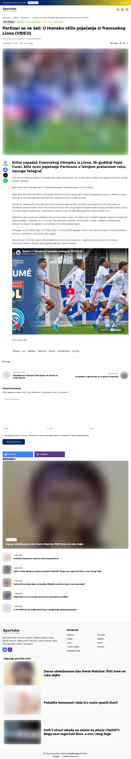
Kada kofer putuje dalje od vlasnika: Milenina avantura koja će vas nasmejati (49, 584)
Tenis (69, 643)
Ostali (99, 643)
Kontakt (56, 756)
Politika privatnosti (70, 756)
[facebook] (5, 649)
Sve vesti (101, 635)
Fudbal (15, 18)
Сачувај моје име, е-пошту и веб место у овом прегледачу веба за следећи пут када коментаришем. (47, 435)
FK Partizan (25, 18)
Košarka (100, 639)
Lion (23, 351)
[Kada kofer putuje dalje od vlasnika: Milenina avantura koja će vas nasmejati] (7, 582)
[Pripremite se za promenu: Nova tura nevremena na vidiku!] (7, 595)
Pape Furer (42, 351)
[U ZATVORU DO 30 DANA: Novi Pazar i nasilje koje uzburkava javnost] (7, 608)
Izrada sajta (73, 753)
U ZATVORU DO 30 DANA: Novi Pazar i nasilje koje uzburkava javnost (45, 610)
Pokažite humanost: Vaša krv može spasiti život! (36, 558)
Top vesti (75, 351)
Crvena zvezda (73, 647)
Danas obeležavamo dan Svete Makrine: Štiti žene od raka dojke (45, 544)
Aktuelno (16, 351)
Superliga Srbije (63, 351)
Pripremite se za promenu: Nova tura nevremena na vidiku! (41, 597)
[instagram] (10, 649)
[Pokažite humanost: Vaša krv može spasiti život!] (7, 557)
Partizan (52, 351)
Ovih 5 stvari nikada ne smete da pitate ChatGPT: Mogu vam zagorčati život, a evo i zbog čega (57, 571)
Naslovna (6, 18)
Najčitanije (32, 351)
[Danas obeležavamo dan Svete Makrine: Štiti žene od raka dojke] (65, 505)
